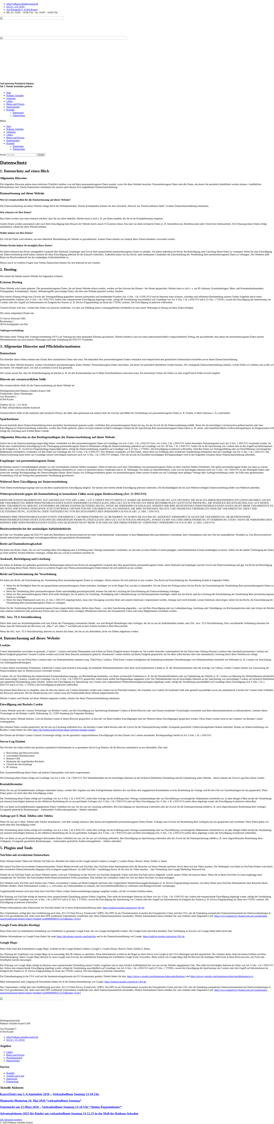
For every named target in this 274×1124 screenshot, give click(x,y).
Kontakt (10, 109)
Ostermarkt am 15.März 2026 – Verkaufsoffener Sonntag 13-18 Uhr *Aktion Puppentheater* (60, 1107)
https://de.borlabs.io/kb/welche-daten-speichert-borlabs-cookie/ (64, 730)
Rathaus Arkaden (15, 95)
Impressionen (13, 107)
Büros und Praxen (15, 104)
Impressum (18, 112)
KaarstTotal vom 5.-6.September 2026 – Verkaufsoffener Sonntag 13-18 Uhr (49, 1094)
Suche (3, 154)
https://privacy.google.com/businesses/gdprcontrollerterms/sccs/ (221, 976)
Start (8, 92)
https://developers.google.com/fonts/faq (76, 936)
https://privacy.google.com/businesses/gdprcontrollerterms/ (156, 976)
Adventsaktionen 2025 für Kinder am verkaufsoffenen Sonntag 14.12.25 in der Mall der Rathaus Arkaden (69, 1113)
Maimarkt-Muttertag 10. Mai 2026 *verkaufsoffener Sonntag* (40, 1100)
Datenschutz (19, 115)
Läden (9, 101)
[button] (137, 121)
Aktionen (11, 98)
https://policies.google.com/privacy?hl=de (123, 907)
